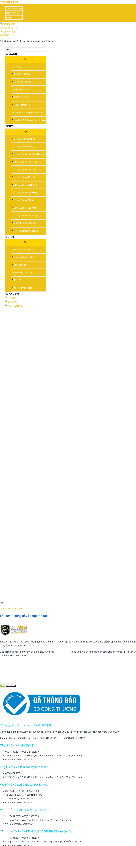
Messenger (6, 831)
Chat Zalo (6, 823)
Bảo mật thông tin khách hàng (15, 661)
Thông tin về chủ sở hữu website (17, 668)
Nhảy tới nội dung (9, 1)
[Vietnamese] (25, 306)
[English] (25, 298)
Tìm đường (6, 816)
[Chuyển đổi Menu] (25, 59)
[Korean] (25, 302)
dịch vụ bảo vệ (63, 651)
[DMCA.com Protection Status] (8, 686)
